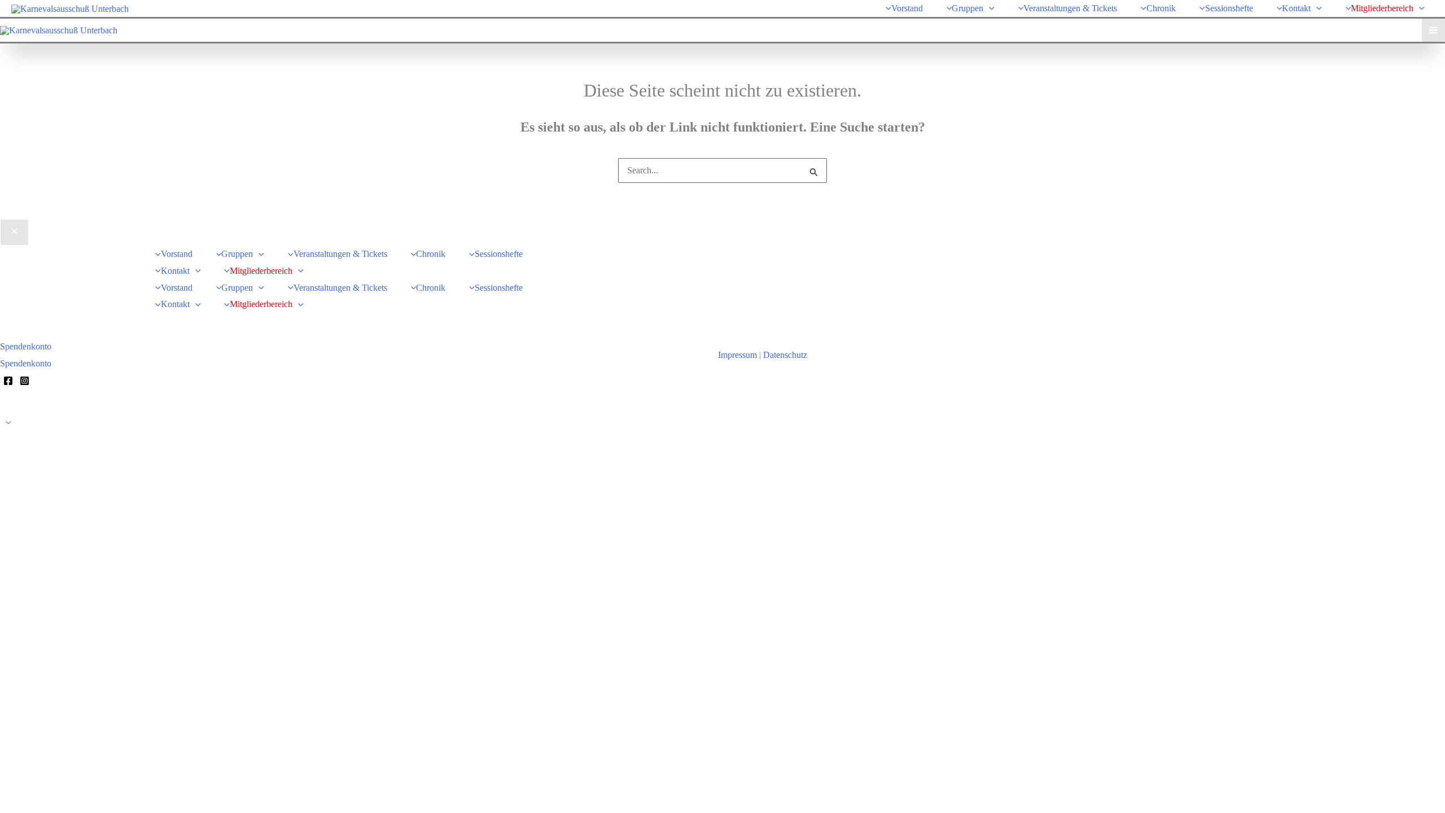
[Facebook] (8, 381)
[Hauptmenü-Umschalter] (1433, 30)
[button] (989, 8)
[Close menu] (14, 232)
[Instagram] (24, 381)
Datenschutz (785, 355)
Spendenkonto (25, 363)
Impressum (737, 355)
